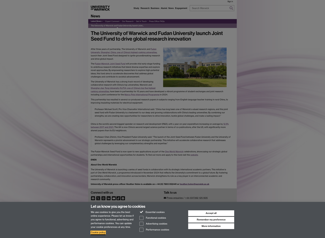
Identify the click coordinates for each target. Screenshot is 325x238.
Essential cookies (155, 212)
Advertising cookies (156, 223)
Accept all (211, 213)
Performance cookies (157, 229)
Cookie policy (98, 232)
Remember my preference (211, 219)
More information (211, 226)
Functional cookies (155, 217)
